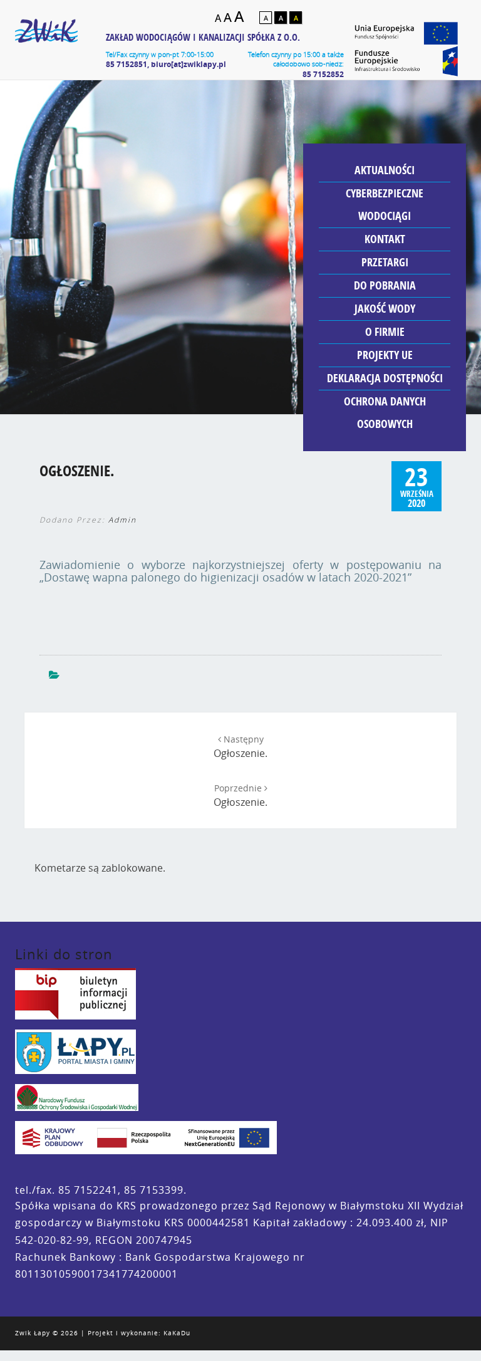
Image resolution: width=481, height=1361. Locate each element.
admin (122, 519)
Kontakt (385, 239)
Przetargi (384, 262)
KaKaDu (176, 1333)
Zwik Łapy (32, 1333)
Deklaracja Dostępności (385, 378)
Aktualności (384, 170)
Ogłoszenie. (240, 746)
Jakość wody (384, 308)
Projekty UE (385, 355)
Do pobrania (385, 285)
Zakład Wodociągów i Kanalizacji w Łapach (46, 37)
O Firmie (385, 332)
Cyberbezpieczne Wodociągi (384, 204)
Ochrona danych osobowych (385, 413)
